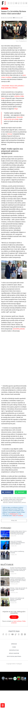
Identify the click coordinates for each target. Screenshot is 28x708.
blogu (16, 109)
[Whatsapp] (13, 3)
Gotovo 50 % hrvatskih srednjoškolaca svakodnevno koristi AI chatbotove (17, 543)
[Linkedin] (22, 634)
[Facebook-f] (8, 3)
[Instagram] (11, 3)
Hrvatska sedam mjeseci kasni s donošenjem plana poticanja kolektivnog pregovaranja (18, 532)
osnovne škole (7, 501)
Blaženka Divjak (7, 498)
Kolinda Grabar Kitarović (18, 498)
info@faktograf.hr (14, 514)
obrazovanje (19, 499)
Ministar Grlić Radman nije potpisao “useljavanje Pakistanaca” (17, 599)
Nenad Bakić (12, 499)
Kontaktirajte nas (14, 650)
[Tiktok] (19, 3)
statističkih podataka (19, 329)
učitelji (24, 502)
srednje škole (17, 502)
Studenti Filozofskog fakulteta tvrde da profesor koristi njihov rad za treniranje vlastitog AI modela (18, 569)
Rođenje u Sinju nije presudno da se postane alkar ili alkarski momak (18, 589)
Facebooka (20, 515)
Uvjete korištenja (17, 621)
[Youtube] (16, 3)
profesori (14, 501)
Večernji (9, 134)
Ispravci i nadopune (14, 653)
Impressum (14, 643)
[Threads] (21, 3)
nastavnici (6, 499)
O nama (14, 647)
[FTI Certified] (23, 679)
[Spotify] (26, 3)
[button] (7, 492)
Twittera (14, 515)
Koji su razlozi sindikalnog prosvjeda (17, 552)
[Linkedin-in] (24, 3)
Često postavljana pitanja (14, 656)
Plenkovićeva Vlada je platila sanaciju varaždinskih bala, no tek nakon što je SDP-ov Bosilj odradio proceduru (18, 579)
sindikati (10, 502)
